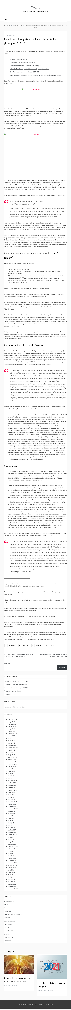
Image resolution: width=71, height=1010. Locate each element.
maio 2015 (11, 853)
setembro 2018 (12, 790)
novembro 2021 (13, 733)
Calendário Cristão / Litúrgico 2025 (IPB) (16, 681)
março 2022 (11, 729)
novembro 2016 (13, 834)
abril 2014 (11, 877)
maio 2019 (11, 773)
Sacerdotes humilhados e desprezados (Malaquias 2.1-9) (27, 65)
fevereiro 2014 (12, 881)
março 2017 (11, 825)
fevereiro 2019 (12, 780)
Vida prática (7, 940)
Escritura (7, 908)
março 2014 (11, 879)
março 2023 (11, 722)
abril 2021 (11, 738)
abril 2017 (11, 823)
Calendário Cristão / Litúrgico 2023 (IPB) (16, 688)
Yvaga (35, 7)
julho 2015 (11, 851)
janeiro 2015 (12, 858)
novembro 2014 (13, 863)
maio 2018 (11, 795)
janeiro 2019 (12, 783)
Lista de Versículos (10, 921)
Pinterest (39, 645)
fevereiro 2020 (12, 757)
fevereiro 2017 (12, 827)
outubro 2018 (12, 787)
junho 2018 (11, 792)
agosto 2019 (12, 766)
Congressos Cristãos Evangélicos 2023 (16, 684)
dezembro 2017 (12, 806)
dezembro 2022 (12, 724)
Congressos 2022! (10, 694)
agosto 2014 (12, 867)
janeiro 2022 (12, 731)
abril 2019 (11, 776)
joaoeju (28, 48)
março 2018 (11, 799)
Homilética (7, 911)
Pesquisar (7, 663)
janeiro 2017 (12, 830)
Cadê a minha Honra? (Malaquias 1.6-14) (23, 62)
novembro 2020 (13, 748)
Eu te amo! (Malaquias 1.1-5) (19, 59)
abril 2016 (11, 839)
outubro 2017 (12, 811)
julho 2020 (11, 752)
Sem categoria (8, 931)
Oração (6, 927)
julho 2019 (11, 769)
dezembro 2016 (12, 832)
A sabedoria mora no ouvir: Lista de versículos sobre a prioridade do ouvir (53, 655)
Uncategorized (9, 35)
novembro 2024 (13, 719)
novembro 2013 (13, 889)
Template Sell (49, 1004)
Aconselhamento (9, 901)
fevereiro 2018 (12, 802)
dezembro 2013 (12, 886)
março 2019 (11, 778)
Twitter (26, 645)
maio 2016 (11, 837)
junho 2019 (11, 771)
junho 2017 (11, 818)
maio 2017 (11, 820)
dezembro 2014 (12, 860)
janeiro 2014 (12, 884)
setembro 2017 (12, 813)
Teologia (7, 934)
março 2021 (11, 740)
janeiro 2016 (12, 844)
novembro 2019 (13, 764)
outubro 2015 (12, 849)
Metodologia (8, 924)
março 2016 (11, 842)
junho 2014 (11, 872)
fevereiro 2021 (12, 743)
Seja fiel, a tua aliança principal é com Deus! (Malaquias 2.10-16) (30, 69)
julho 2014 (11, 870)
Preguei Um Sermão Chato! (12, 691)
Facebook (12, 645)
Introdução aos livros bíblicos (13, 914)
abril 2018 (11, 797)
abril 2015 (11, 856)
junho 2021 (11, 736)
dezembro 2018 (12, 785)
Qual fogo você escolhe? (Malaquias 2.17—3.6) (24, 72)
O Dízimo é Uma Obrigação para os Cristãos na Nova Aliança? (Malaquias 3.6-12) (35, 75)
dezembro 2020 (12, 745)
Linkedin (52, 645)
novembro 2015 (13, 846)
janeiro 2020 (12, 759)
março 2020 (11, 755)
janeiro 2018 (12, 804)
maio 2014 (11, 874)
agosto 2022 (12, 726)
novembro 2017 (13, 809)
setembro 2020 (12, 750)
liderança (7, 917)
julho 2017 (11, 816)
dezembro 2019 (12, 762)
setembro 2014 (12, 865)
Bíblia (6, 904)
